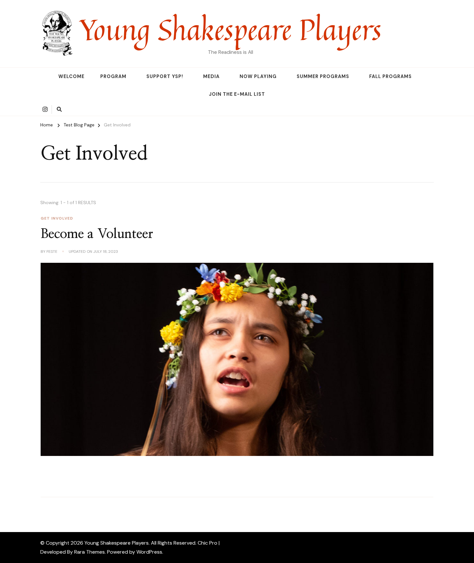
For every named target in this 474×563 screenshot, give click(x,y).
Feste (51, 251)
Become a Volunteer (97, 234)
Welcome (71, 76)
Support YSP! (164, 76)
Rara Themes (89, 551)
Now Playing (258, 76)
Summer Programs (323, 76)
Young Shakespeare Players (230, 29)
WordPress (149, 551)
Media (211, 76)
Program (113, 76)
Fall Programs (390, 76)
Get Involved (57, 218)
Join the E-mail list (237, 94)
